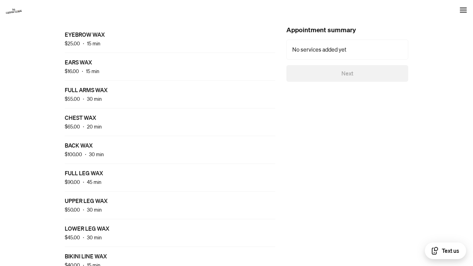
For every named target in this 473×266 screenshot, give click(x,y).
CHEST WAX (80, 117)
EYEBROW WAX (85, 34)
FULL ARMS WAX (86, 90)
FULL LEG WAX (84, 173)
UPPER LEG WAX (86, 200)
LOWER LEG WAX (87, 228)
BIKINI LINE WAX (86, 256)
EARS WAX (78, 62)
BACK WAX (79, 145)
